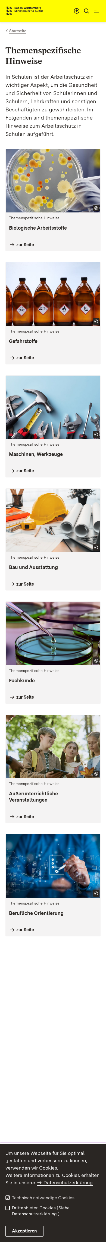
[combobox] (76, 11)
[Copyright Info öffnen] (96, 208)
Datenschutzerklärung (68, 1182)
